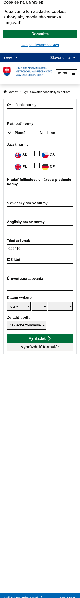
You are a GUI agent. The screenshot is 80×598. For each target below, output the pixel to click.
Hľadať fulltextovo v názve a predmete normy (39, 182)
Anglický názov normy (26, 222)
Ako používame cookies (40, 45)
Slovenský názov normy (27, 203)
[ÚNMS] (29, 73)
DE (52, 167)
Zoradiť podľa (18, 317)
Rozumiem (40, 34)
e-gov (8, 57)
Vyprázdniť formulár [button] (40, 347)
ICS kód (13, 260)
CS (52, 155)
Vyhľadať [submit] (37, 338)
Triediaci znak (18, 241)
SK (25, 155)
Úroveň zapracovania (25, 278)
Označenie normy (21, 105)
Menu (63, 73)
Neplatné (47, 133)
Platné (20, 133)
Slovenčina (60, 57)
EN (25, 167)
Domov (12, 92)
